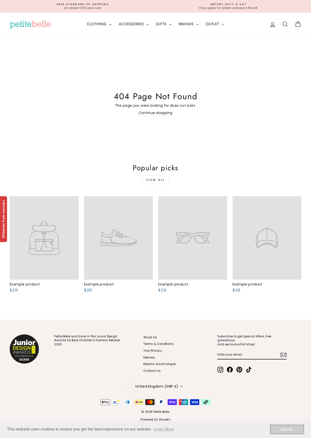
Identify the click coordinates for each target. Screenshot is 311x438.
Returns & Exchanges (159, 364)
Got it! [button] (286, 429)
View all (155, 180)
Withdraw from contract (3, 219)
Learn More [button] (164, 429)
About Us (150, 337)
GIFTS (162, 24)
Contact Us (152, 371)
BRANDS (187, 24)
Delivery (149, 357)
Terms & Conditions (158, 344)
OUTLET (213, 24)
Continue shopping (156, 113)
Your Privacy (152, 351)
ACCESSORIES (132, 24)
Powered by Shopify (155, 419)
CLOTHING (97, 24)
